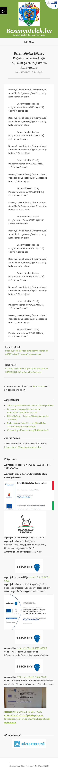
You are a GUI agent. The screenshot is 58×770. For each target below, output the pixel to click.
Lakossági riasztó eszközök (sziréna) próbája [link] (30, 405)
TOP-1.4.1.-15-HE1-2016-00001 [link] (32, 677)
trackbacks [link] (39, 386)
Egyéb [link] (40, 72)
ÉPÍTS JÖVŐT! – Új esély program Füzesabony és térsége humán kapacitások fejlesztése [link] (27, 719)
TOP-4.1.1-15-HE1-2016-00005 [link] (32, 648)
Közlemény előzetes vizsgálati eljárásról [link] (28, 430)
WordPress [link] (39, 766)
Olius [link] (23, 766)
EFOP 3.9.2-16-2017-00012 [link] (23, 711)
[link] (3, 10)
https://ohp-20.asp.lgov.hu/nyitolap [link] (23, 447)
